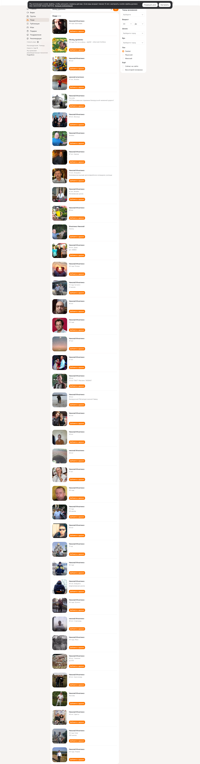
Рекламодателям (32, 46)
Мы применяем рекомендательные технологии (37, 53)
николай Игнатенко (76, 450)
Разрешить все (150, 5)
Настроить (165, 5)
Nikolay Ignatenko (76, 40)
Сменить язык (31, 42)
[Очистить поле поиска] (111, 9)
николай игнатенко (76, 77)
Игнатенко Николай (76, 226)
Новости (30, 48)
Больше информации (64, 6)
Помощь (42, 46)
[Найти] (116, 9)
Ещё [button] (35, 48)
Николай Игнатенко (76, 21)
